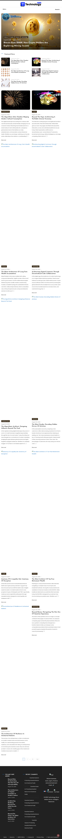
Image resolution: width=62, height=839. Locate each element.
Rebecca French (17, 40)
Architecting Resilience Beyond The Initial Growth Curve (12, 804)
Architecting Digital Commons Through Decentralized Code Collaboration (50, 72)
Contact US (31, 837)
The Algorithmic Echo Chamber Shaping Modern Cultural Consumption (19, 62)
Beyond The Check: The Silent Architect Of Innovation (13, 816)
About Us (12, 837)
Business (35, 419)
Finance (4, 266)
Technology (24, 37)
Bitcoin (6, 37)
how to (17, 37)
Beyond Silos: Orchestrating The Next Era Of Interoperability (13, 782)
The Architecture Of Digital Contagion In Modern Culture (13, 792)
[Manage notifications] (58, 835)
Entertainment (5, 111)
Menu (4, 9)
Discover (3, 140)
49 (32, 759)
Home (5, 837)
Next (37, 759)
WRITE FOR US (21, 837)
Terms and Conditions (53, 837)
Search (57, 9)
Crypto (11, 37)
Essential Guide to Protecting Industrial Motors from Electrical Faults (32, 780)
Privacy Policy (40, 837)
